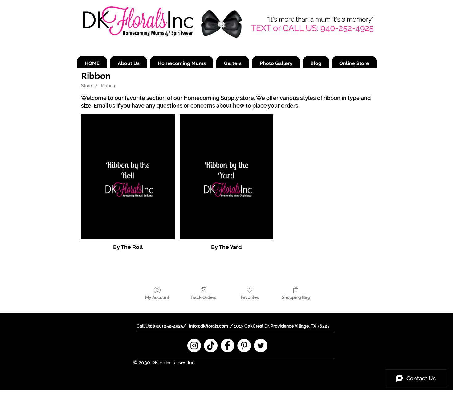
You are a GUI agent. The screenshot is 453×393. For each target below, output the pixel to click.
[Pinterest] (244, 345)
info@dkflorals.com (208, 326)
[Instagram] (194, 345)
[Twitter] (260, 345)
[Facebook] (227, 345)
